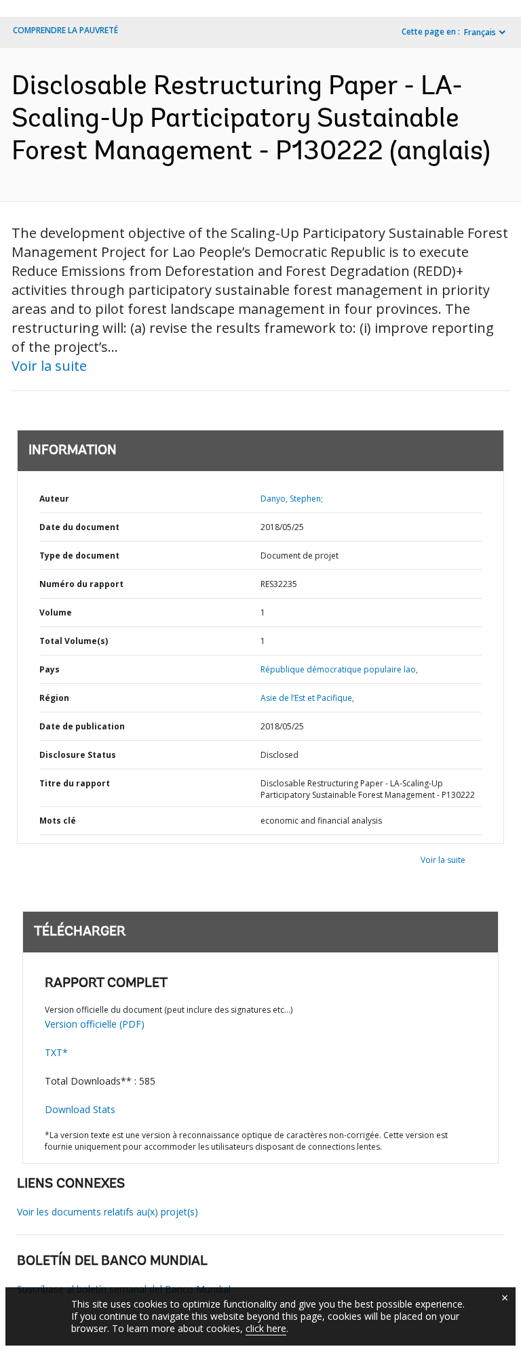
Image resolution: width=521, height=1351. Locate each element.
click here (266, 1328)
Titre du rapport (74, 783)
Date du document (79, 527)
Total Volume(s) (73, 641)
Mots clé (57, 820)
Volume (55, 612)
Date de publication (82, 726)
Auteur (54, 498)
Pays (49, 669)
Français (480, 32)
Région (54, 698)
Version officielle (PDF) (94, 1023)
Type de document (79, 555)
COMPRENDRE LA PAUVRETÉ (65, 30)
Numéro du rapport (81, 584)
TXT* (56, 1052)
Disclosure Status (77, 755)
